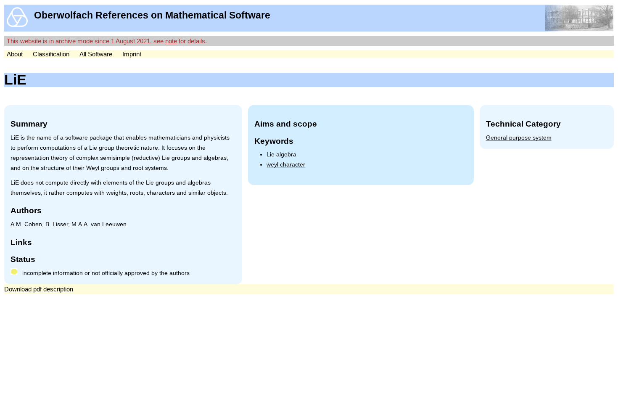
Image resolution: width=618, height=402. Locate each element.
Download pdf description (38, 289)
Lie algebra (281, 154)
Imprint (131, 54)
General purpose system (519, 138)
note (171, 41)
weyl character (286, 164)
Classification (51, 54)
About (15, 54)
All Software (95, 54)
